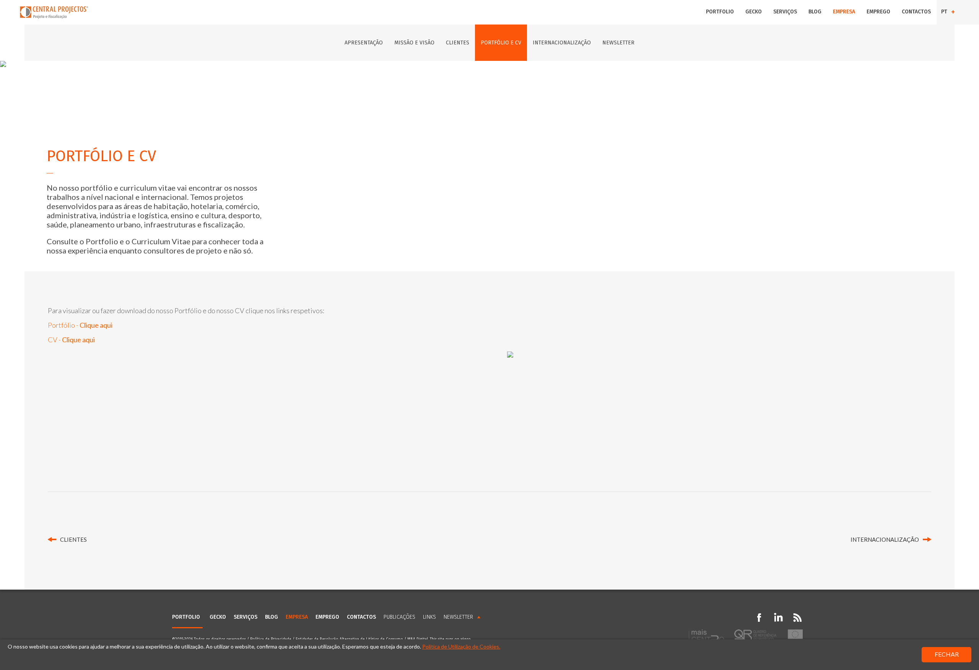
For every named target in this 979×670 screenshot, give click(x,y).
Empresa (844, 11)
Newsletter (618, 42)
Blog (814, 11)
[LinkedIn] (778, 617)
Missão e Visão (414, 42)
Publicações (399, 617)
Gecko (753, 11)
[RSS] (797, 617)
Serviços (785, 11)
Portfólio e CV (501, 42)
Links (429, 617)
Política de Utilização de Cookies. (461, 646)
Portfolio (720, 11)
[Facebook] (759, 617)
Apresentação (364, 42)
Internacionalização (562, 42)
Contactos (916, 11)
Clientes (457, 42)
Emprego (878, 11)
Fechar (947, 654)
